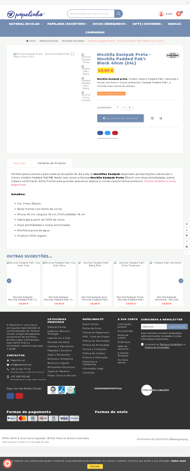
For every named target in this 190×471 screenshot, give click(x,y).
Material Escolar (57, 327)
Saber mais (178, 461)
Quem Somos (91, 324)
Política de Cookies (94, 353)
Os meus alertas (123, 361)
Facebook (100, 133)
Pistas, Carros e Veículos (62, 375)
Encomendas (125, 331)
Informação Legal (93, 368)
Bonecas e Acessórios (60, 359)
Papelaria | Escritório (60, 350)
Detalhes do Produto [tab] (52, 163)
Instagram (19, 396)
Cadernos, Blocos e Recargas (59, 332)
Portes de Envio (92, 328)
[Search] (118, 13)
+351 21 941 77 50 (20, 369)
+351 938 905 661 (20, 376)
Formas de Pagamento (96, 332)
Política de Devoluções (96, 341)
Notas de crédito (123, 336)
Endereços (124, 342)
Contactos (89, 372)
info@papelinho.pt (21, 364)
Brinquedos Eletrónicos (61, 367)
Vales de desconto (123, 347)
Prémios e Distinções (95, 357)
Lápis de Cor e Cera (59, 338)
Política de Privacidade (96, 345)
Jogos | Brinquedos (59, 354)
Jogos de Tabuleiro (59, 371)
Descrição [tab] (19, 163)
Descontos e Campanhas (90, 363)
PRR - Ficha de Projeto (96, 336)
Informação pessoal (124, 325)
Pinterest (115, 133)
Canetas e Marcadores (61, 346)
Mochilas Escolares (59, 342)
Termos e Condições (94, 349)
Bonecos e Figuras (58, 363)
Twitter (108, 133)
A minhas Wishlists (123, 354)
